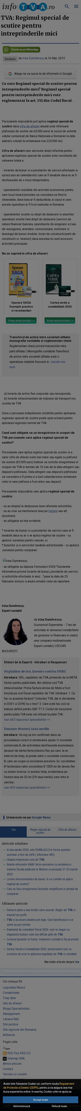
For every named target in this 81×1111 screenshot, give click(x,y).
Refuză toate (59, 1106)
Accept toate (40, 1099)
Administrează (21, 1106)
